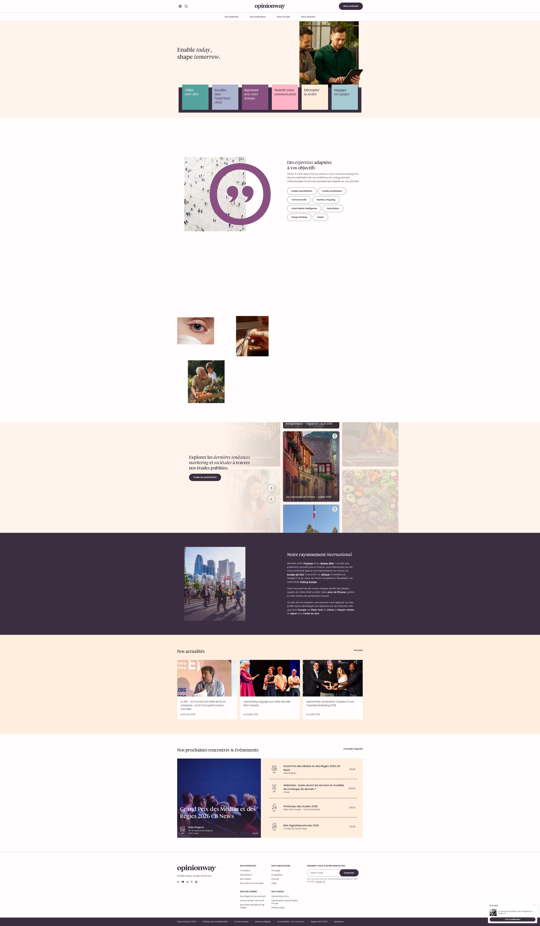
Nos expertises (248, 866)
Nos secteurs (246, 875)
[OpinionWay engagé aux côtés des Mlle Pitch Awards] (270, 689)
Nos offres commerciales (252, 883)
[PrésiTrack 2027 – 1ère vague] (311, 464)
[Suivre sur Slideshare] (196, 882)
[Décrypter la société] (315, 97)
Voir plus (358, 650)
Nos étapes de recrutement (253, 896)
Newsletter (339, 921)
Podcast (275, 879)
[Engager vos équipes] (345, 97)
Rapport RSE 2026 (319, 921)
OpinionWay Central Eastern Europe (284, 902)
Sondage (275, 870)
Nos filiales (277, 891)
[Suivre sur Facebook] (191, 882)
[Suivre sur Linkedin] (187, 882)
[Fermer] (535, 905)
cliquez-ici (320, 881)
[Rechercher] (186, 6)
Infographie (276, 875)
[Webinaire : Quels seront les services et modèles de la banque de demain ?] (313, 788)
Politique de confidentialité (215, 921)
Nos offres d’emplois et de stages (252, 906)
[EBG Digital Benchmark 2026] (313, 826)
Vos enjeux (245, 870)
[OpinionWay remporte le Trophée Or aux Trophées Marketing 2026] (333, 689)
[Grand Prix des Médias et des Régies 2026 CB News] (313, 769)
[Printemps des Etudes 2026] (313, 807)
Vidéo (274, 883)
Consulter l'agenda (353, 749)
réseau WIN (327, 563)
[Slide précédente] (271, 486)
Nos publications (258, 16)
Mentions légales (263, 921)
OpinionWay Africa (280, 896)
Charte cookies (241, 921)
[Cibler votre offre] (195, 97)
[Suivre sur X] (178, 882)
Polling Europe (278, 907)
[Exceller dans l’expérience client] (225, 97)
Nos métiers (245, 879)
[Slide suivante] (271, 497)
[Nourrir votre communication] (285, 97)
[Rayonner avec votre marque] (255, 97)
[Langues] (180, 6)
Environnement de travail (252, 900)
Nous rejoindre (248, 891)
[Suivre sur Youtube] (183, 882)
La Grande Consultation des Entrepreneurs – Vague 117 (516, 912)
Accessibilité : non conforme (290, 921)
